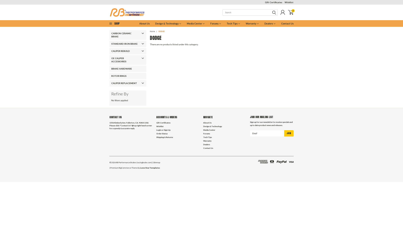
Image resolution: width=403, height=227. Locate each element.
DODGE (162, 31)
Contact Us (287, 23)
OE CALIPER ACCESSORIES (118, 60)
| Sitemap (156, 162)
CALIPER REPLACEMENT (124, 83)
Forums (214, 23)
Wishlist (289, 2)
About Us (144, 23)
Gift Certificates (273, 2)
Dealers (268, 23)
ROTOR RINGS (118, 76)
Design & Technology (167, 23)
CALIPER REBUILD (120, 51)
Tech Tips (232, 23)
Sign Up (167, 130)
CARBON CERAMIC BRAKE (121, 35)
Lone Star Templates (150, 168)
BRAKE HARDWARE (121, 68)
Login (158, 130)
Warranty (251, 23)
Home (152, 31)
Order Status (162, 133)
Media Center (195, 23)
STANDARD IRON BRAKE (124, 43)
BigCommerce (125, 168)
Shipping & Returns (164, 137)
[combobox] (250, 12)
